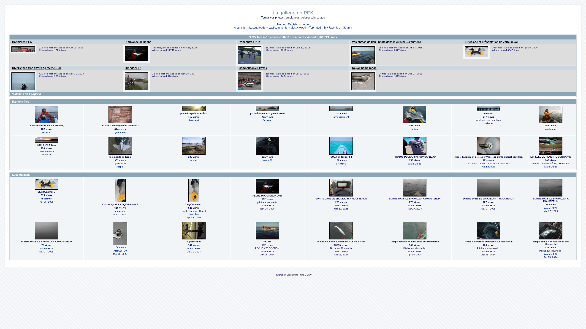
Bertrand (46, 132)
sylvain (488, 123)
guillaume (120, 132)
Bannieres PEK (22, 42)
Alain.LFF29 (414, 163)
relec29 (46, 154)
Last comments (278, 27)
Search (347, 27)
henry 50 (267, 160)
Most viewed (298, 27)
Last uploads (257, 27)
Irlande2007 (133, 68)
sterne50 (341, 163)
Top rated (315, 27)
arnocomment (341, 117)
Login (305, 24)
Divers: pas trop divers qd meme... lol (36, 68)
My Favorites (332, 27)
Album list (240, 27)
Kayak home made (364, 68)
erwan (193, 160)
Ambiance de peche (138, 42)
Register (293, 24)
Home (281, 24)
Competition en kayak (253, 68)
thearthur (46, 198)
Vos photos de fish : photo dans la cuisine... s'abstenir (386, 42)
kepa (120, 166)
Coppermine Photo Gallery (299, 275)
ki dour (415, 129)
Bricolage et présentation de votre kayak (491, 42)
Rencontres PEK (249, 42)
